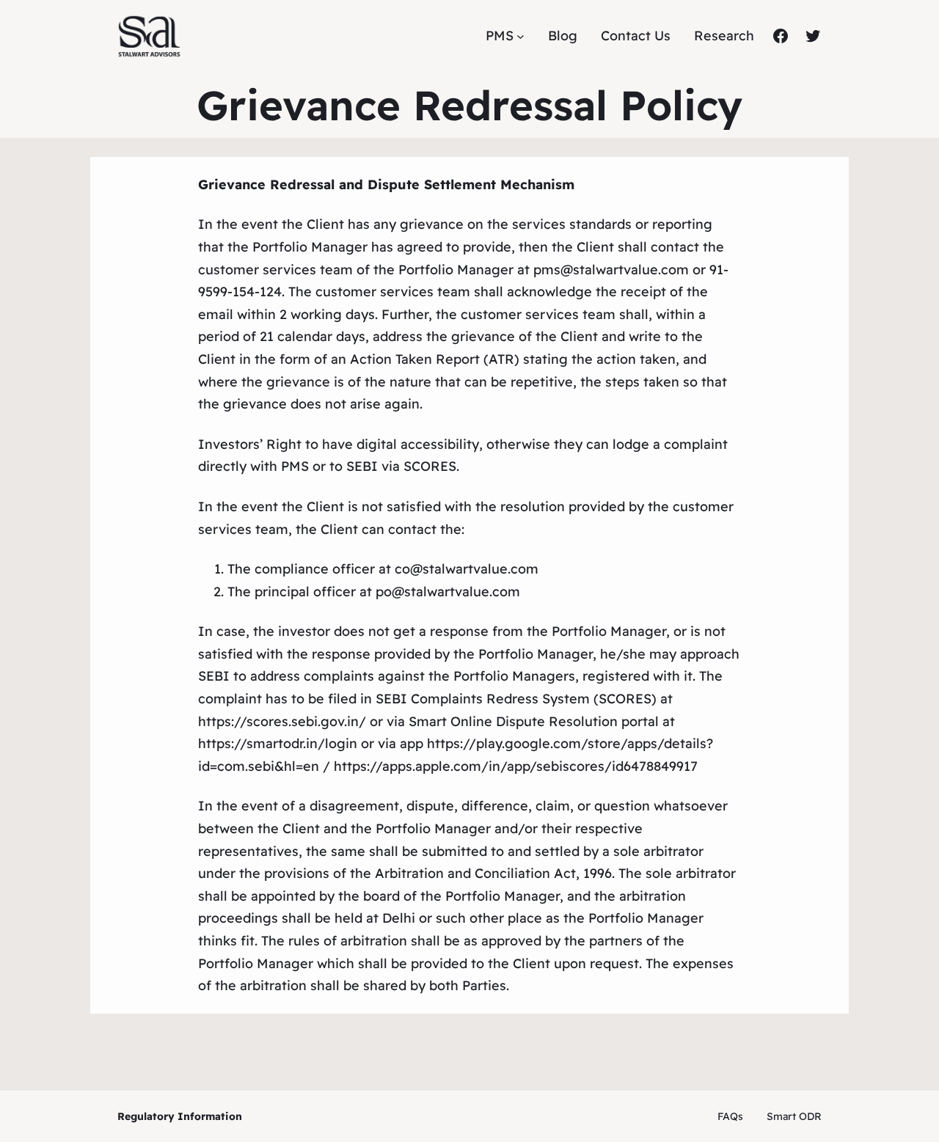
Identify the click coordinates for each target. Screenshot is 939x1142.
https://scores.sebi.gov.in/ (282, 721)
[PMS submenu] (520, 36)
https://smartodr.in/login (277, 743)
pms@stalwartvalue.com (611, 269)
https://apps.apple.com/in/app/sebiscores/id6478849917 (516, 766)
